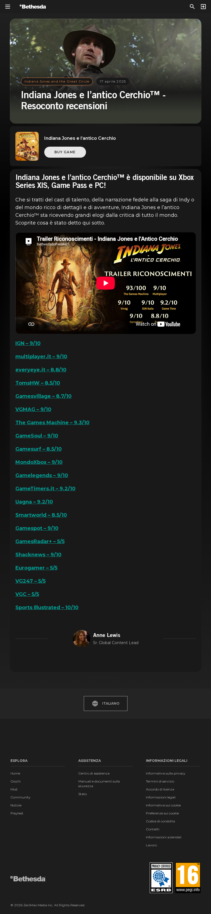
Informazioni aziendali (163, 837)
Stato (82, 794)
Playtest (16, 813)
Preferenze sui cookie (162, 813)
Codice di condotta (160, 821)
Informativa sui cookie (163, 805)
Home (15, 773)
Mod (13, 789)
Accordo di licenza (160, 789)
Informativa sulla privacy (165, 773)
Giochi (15, 781)
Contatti (152, 829)
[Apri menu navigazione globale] (7, 6)
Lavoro (151, 845)
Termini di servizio (160, 781)
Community (20, 797)
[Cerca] (192, 6)
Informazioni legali (161, 797)
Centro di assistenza (94, 773)
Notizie (15, 805)
